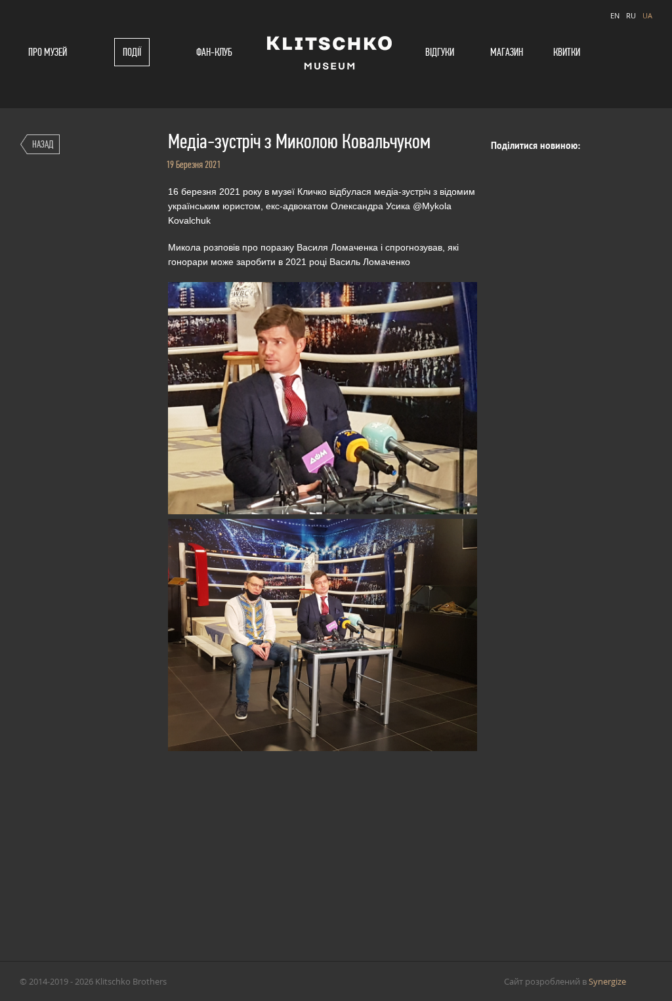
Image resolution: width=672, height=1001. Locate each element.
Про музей (47, 52)
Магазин (506, 52)
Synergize (607, 981)
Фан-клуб (214, 52)
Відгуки (439, 52)
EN (615, 15)
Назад (42, 144)
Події (132, 52)
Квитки (566, 52)
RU (631, 15)
